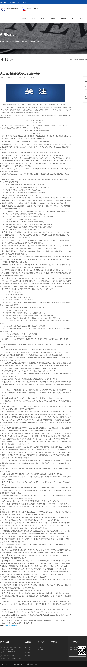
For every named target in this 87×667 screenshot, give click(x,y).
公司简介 (27, 647)
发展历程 (27, 652)
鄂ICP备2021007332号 (46, 664)
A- (31, 77)
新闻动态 (79, 59)
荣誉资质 (27, 655)
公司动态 (40, 647)
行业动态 (40, 650)
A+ (28, 77)
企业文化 (27, 650)
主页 (74, 59)
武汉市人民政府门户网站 (10, 626)
